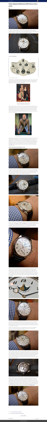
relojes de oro (17, 413)
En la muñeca (14, 413)
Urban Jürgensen (22, 413)
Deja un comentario (23, 415)
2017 (11, 413)
